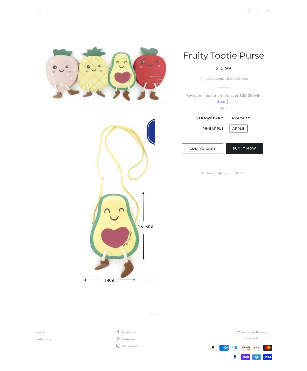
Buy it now (244, 148)
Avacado (241, 118)
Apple (238, 128)
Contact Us (43, 339)
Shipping (206, 78)
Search (40, 332)
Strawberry (209, 118)
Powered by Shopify (257, 338)
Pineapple (213, 128)
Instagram (129, 346)
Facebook (128, 332)
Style (223, 108)
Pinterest (128, 339)
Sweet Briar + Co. (259, 332)
